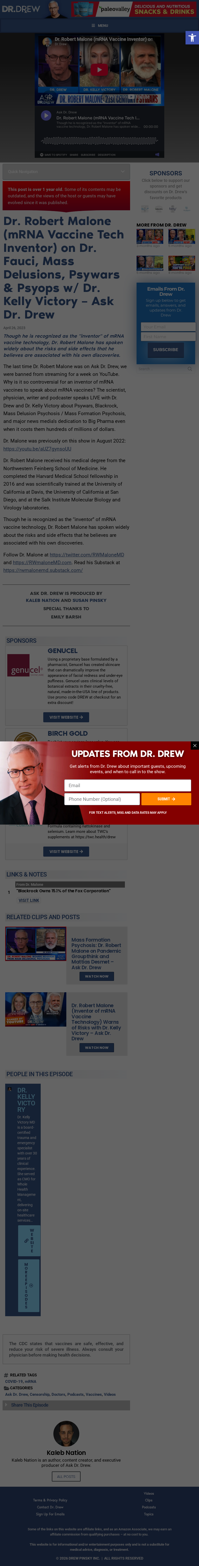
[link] (192, 37)
